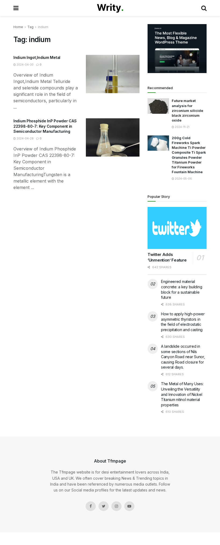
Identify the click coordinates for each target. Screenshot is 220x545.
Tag (30, 27)
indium (43, 27)
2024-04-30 (25, 64)
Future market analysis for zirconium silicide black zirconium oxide (187, 110)
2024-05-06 (183, 178)
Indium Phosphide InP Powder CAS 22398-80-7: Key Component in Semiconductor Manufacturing (44, 126)
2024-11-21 (181, 126)
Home (18, 27)
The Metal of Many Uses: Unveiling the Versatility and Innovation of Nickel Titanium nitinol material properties (182, 394)
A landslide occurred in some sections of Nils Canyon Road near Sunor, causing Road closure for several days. (183, 356)
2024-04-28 (25, 138)
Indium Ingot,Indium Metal (36, 57)
